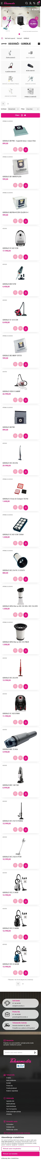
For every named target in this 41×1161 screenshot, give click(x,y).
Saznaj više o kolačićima (10, 1158)
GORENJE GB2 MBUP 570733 (12, 356)
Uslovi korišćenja (11, 1106)
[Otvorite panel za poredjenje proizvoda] (34, 3)
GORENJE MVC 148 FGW (11, 785)
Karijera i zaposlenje (12, 1091)
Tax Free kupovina (11, 1109)
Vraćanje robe (10, 1127)
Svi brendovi (9, 1124)
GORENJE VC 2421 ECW (10, 248)
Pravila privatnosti (11, 1088)
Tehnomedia (9, 3)
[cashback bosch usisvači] (20, 19)
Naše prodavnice (11, 1080)
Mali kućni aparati (10, 38)
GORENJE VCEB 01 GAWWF (11, 391)
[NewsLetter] (35, 1052)
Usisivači (19, 38)
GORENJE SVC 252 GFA (10, 463)
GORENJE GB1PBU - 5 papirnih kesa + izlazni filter (19, 141)
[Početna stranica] (2, 38)
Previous (4, 18)
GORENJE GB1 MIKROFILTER (12, 177)
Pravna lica (9, 1085)
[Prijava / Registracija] (30, 3)
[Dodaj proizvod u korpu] (25, 149)
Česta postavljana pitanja (13, 1111)
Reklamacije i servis (12, 1129)
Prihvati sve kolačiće (10, 1154)
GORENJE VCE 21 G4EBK (11, 928)
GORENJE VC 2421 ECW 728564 (13, 535)
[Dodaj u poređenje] (20, 149)
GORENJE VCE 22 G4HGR (11, 964)
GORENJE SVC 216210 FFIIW (12, 857)
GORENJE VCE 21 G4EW (10, 892)
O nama (8, 1078)
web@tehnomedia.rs (18, 1006)
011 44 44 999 (16, 1003)
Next (36, 18)
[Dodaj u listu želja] (15, 149)
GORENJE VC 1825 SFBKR (11, 713)
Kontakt (8, 1083)
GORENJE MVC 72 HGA (10, 749)
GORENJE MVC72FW (9, 284)
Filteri (20, 115)
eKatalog (9, 1114)
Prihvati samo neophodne (12, 1148)
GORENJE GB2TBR (9, 427)
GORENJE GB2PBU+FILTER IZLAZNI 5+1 (15, 212)
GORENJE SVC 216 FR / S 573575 (14, 570)
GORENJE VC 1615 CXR (10, 320)
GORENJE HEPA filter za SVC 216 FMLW (16, 642)
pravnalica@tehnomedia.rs (20, 1017)
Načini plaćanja (10, 1104)
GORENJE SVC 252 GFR (10, 678)
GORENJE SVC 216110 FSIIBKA (13, 821)
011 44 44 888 (16, 1014)
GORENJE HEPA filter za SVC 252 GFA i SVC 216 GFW (20, 606)
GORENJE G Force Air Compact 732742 (15, 499)
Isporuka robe (10, 1101)
